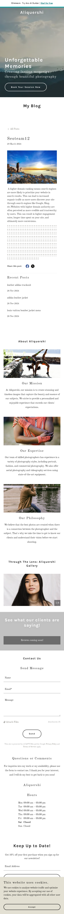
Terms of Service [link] (29, 747)
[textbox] (32, 678)
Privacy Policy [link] (51, 744)
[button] (5, 722)
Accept (32, 907)
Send (32, 733)
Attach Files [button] (12, 722)
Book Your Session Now (25, 87)
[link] (32, 13)
